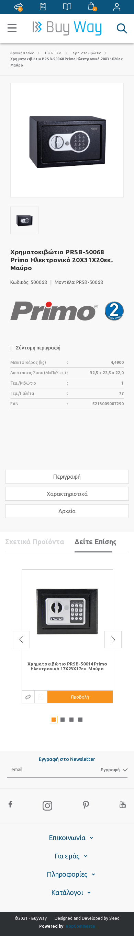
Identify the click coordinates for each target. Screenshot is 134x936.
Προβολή (80, 697)
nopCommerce (80, 926)
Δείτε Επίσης (95, 542)
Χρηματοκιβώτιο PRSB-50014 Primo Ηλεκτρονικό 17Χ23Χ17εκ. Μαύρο (67, 666)
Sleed (114, 918)
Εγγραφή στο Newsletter (67, 759)
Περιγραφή (67, 477)
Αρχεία (67, 511)
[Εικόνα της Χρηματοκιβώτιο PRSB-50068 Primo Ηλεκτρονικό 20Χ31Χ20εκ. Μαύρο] (24, 220)
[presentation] (21, 639)
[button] (53, 719)
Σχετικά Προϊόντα (34, 542)
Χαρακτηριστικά (67, 494)
